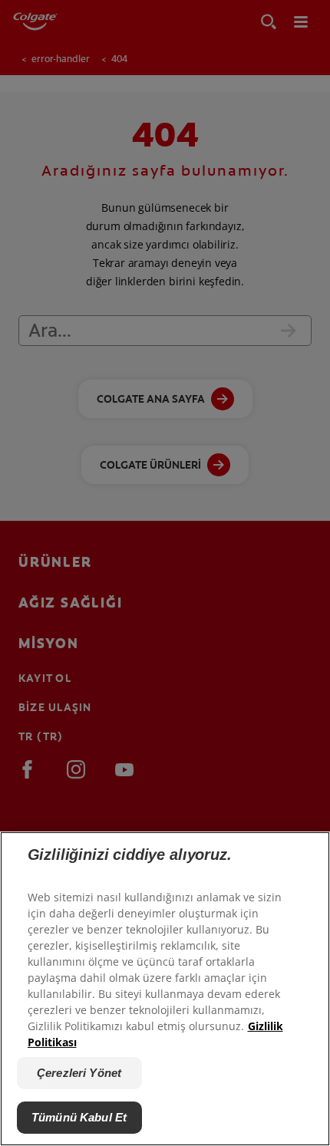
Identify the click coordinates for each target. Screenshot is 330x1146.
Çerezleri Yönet (79, 1072)
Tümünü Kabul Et (79, 1117)
